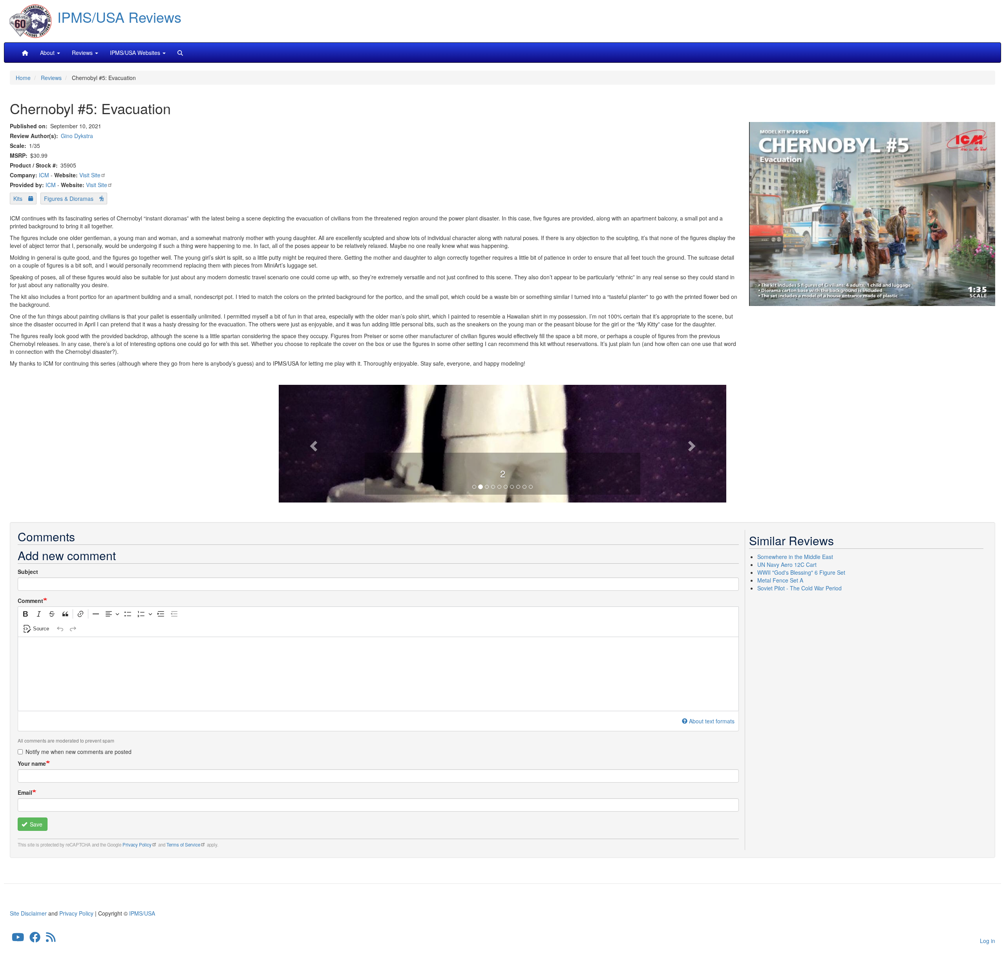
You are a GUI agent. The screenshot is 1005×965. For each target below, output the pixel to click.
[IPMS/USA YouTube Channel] (18, 939)
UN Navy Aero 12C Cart (787, 564)
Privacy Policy (137, 844)
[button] (502, 442)
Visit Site (89, 175)
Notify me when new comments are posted (79, 752)
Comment (30, 600)
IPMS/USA (142, 913)
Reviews (51, 78)
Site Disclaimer (28, 913)
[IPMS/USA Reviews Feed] (51, 939)
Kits (17, 198)
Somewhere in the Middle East (795, 557)
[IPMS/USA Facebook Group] (34, 939)
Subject (28, 571)
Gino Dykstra (77, 136)
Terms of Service (183, 844)
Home (23, 78)
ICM (44, 175)
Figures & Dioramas (68, 198)
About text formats (712, 721)
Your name (32, 763)
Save (35, 824)
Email (25, 792)
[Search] (180, 52)
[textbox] (378, 674)
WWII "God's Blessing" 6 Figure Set (801, 572)
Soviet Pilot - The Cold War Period (799, 588)
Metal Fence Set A (780, 580)
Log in (987, 941)
